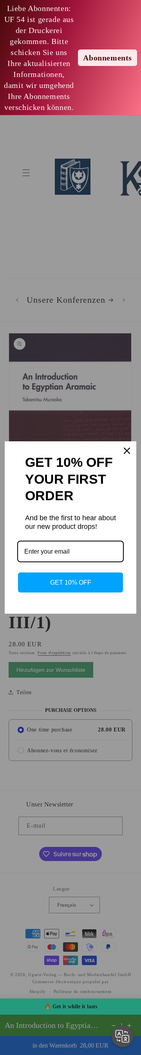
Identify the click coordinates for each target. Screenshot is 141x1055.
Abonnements (107, 57)
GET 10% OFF (70, 582)
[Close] (127, 450)
